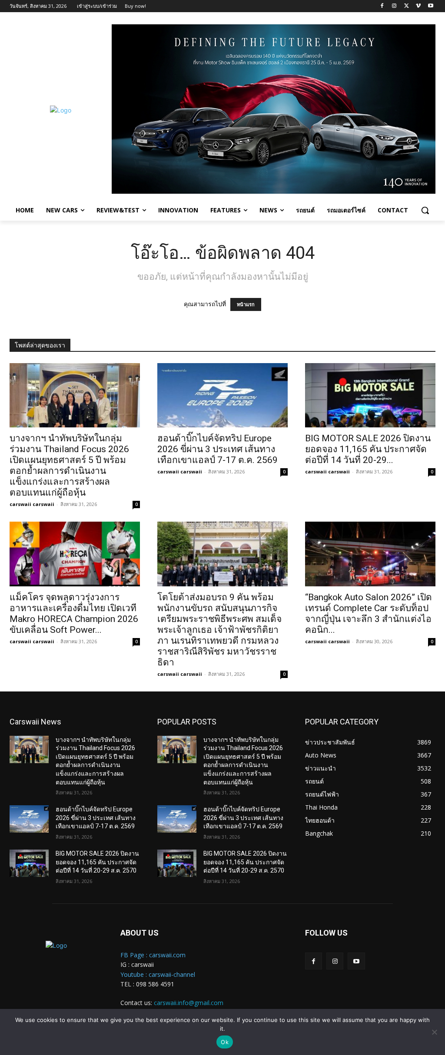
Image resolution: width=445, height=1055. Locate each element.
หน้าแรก (246, 304)
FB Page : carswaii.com (153, 955)
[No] (434, 1032)
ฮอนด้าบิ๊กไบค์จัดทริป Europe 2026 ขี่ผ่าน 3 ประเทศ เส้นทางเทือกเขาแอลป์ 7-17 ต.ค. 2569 (217, 449)
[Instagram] (394, 6)
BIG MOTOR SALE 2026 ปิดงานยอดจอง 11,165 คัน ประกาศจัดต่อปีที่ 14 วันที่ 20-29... (368, 449)
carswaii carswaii (32, 504)
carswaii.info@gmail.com (188, 1003)
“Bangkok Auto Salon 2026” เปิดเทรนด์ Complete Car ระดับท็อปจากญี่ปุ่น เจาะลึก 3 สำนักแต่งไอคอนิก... (368, 613)
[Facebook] (382, 6)
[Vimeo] (418, 6)
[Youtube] (430, 6)
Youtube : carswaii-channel (157, 974)
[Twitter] (407, 6)
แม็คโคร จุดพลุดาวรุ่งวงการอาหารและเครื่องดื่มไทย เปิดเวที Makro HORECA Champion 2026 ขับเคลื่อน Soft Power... (74, 613)
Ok (225, 1041)
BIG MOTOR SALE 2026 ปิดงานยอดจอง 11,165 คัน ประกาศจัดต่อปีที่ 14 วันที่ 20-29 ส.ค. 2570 (97, 862)
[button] (425, 210)
